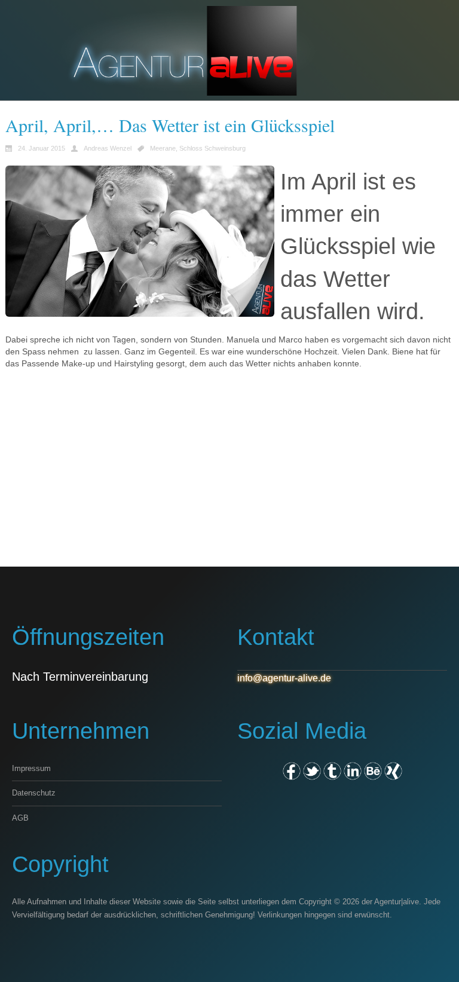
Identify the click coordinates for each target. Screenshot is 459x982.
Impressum (31, 768)
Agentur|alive (396, 901)
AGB (20, 817)
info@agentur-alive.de (284, 678)
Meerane (163, 148)
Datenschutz (34, 792)
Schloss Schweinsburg (212, 148)
